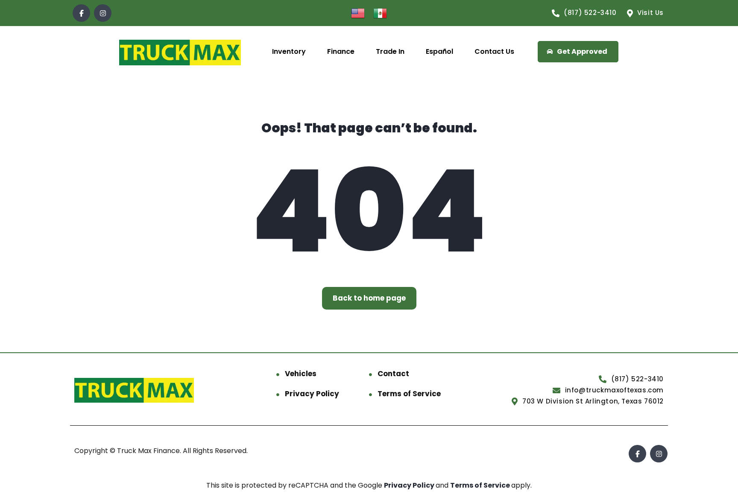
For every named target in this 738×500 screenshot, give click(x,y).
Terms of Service (409, 394)
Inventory (289, 51)
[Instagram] (102, 13)
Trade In (390, 51)
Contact (393, 373)
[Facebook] (81, 13)
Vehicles (300, 373)
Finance (340, 51)
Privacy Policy (312, 394)
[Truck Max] (180, 52)
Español (439, 51)
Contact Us (494, 51)
